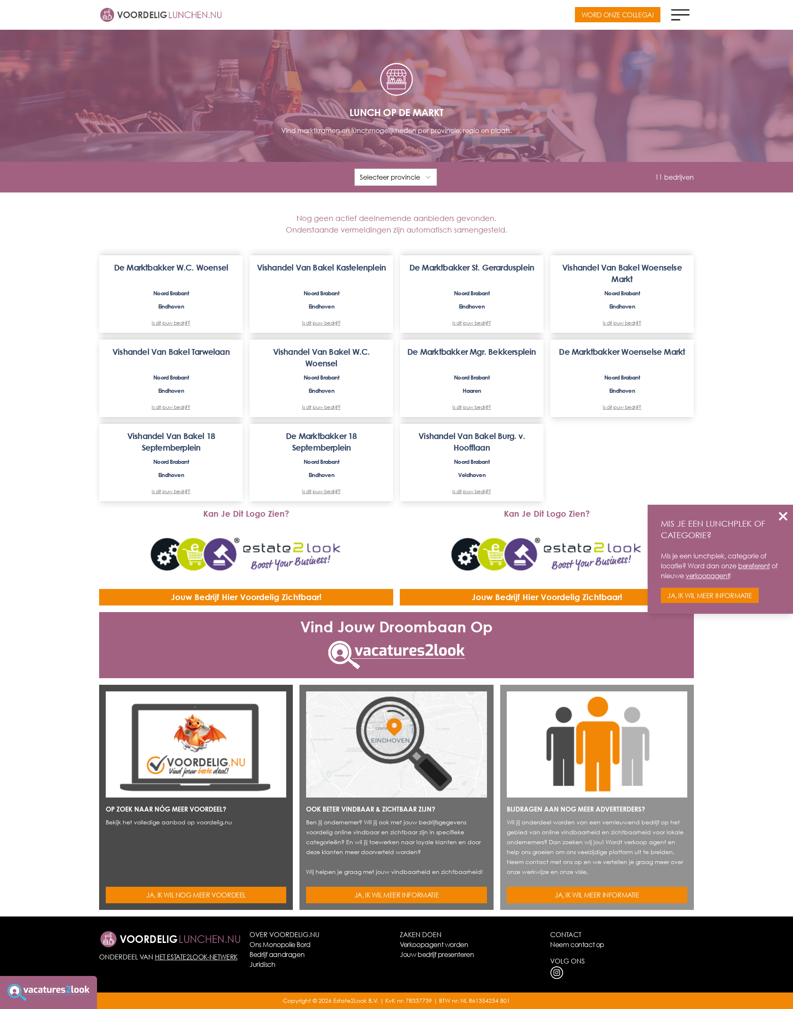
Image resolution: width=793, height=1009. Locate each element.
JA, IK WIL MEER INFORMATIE (396, 894)
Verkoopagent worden (434, 944)
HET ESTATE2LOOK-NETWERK (196, 956)
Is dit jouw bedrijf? (171, 323)
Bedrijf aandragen (276, 954)
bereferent (754, 565)
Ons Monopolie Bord (280, 944)
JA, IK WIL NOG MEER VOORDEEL (196, 894)
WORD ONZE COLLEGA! (618, 14)
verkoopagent (707, 575)
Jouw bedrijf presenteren (437, 954)
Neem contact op (577, 944)
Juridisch (262, 964)
